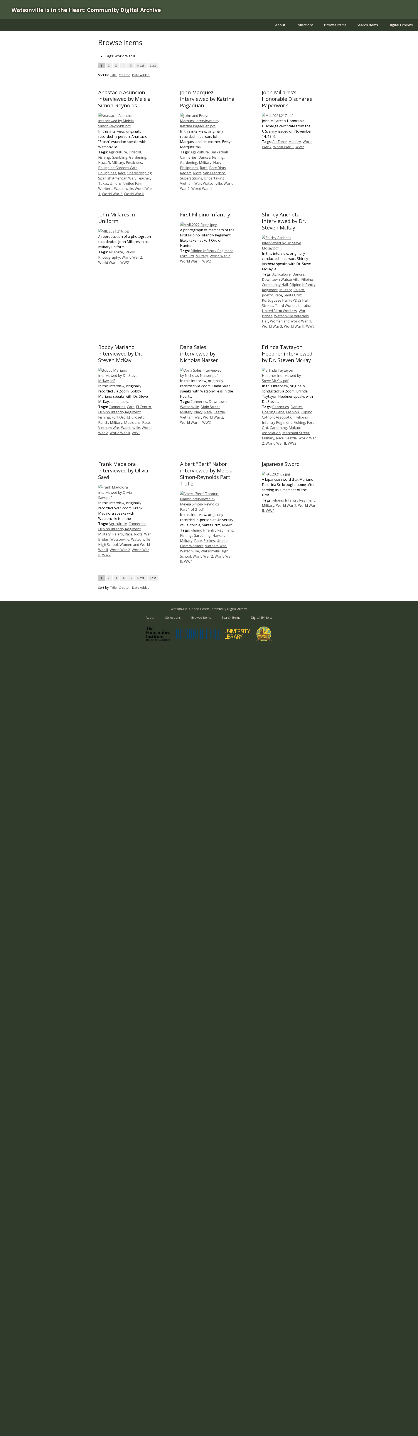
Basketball (219, 152)
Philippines (107, 173)
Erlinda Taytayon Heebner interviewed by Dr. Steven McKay (287, 353)
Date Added (141, 75)
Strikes (267, 305)
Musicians (132, 422)
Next (140, 65)
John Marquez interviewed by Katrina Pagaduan (207, 99)
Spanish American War (116, 178)
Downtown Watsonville (281, 279)
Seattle (219, 412)
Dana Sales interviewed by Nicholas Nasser (199, 353)
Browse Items (335, 25)
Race (122, 173)
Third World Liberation (293, 305)
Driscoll (135, 152)
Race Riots (217, 167)
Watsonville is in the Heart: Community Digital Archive (86, 9)
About (280, 25)
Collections (305, 25)
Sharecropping (139, 173)
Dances (204, 157)
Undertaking (214, 178)
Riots (197, 173)
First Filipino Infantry (205, 214)
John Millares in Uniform (116, 217)
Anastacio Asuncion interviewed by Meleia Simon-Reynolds (124, 99)
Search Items (367, 25)
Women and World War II (290, 321)
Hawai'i (104, 162)
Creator (124, 75)
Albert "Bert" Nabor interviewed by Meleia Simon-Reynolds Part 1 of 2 (206, 473)
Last (153, 65)
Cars (130, 406)
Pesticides (134, 162)
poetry (267, 295)
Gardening (137, 157)
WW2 (299, 147)
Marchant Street (295, 432)
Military (118, 162)
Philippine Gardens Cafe (117, 167)
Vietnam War (190, 183)
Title (113, 75)
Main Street (210, 406)
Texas (103, 183)
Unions (115, 183)
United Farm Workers (279, 310)
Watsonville (123, 188)
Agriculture (118, 152)
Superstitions (191, 178)
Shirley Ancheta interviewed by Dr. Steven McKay (284, 221)
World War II (134, 193)
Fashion (292, 412)
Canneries (188, 157)
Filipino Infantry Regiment (211, 250)
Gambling (119, 157)
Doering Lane (273, 412)
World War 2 (112, 193)
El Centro (143, 406)
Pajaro (298, 290)
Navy (217, 162)
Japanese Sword (281, 463)
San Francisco (214, 173)
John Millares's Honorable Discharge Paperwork (287, 99)
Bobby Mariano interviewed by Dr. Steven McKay (120, 353)
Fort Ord (187, 256)
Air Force (279, 141)
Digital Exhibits (400, 25)
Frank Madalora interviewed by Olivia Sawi (123, 470)
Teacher (143, 178)
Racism (185, 173)
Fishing (104, 157)
